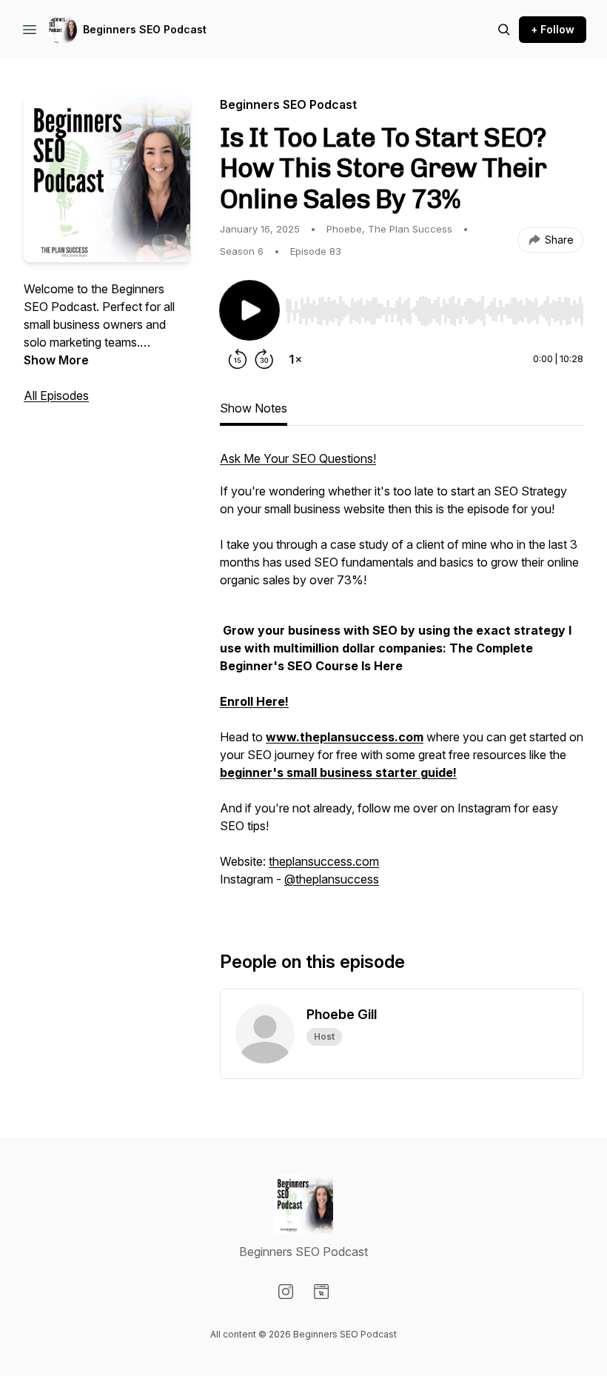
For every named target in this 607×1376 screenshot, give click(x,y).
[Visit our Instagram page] (285, 1291)
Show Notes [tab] (253, 408)
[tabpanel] (401, 676)
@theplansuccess (331, 879)
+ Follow (552, 29)
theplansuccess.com (324, 861)
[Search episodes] (504, 30)
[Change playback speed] (295, 359)
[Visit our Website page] (321, 1291)
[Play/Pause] (249, 310)
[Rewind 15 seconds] (237, 359)
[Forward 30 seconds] (264, 359)
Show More (56, 360)
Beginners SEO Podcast (145, 29)
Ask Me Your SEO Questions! (298, 458)
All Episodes (56, 395)
